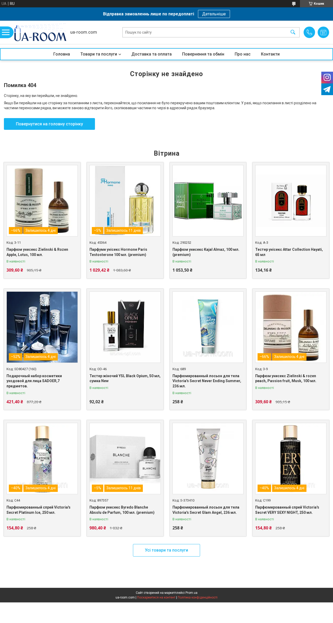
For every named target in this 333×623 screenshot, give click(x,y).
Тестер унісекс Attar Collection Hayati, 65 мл (289, 252)
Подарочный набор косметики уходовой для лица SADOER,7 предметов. (34, 381)
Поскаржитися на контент (156, 597)
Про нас (243, 54)
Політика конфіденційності (197, 597)
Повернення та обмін (203, 54)
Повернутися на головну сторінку (49, 123)
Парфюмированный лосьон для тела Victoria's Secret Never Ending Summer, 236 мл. (206, 381)
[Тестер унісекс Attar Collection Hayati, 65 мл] (290, 200)
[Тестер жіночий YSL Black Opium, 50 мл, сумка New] (125, 327)
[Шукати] (293, 32)
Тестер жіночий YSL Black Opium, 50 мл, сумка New (125, 378)
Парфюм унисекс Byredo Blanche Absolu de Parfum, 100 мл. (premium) (122, 510)
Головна (61, 54)
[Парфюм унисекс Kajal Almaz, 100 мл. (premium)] (208, 200)
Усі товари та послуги (166, 550)
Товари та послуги (98, 54)
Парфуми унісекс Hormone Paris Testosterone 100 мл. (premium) (118, 252)
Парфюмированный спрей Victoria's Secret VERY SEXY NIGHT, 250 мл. (287, 510)
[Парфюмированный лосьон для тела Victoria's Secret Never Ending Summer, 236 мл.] (208, 327)
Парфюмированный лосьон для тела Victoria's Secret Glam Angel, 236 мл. (205, 510)
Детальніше (214, 13)
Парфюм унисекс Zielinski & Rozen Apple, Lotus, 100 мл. (37, 252)
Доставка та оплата (151, 54)
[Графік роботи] (323, 32)
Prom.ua (191, 593)
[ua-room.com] (40, 32)
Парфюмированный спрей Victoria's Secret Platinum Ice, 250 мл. (39, 510)
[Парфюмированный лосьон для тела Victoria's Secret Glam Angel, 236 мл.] (208, 458)
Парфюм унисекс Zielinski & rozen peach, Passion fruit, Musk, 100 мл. (285, 378)
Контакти (270, 54)
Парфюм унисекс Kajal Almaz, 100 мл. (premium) (205, 252)
